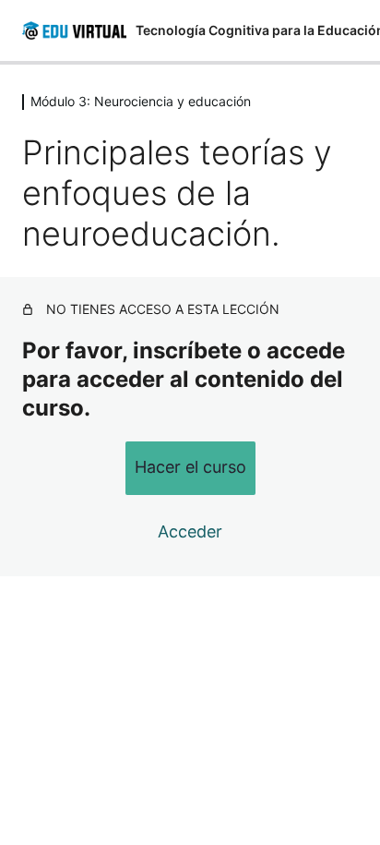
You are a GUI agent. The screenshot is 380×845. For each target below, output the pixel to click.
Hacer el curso (190, 467)
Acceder (190, 531)
